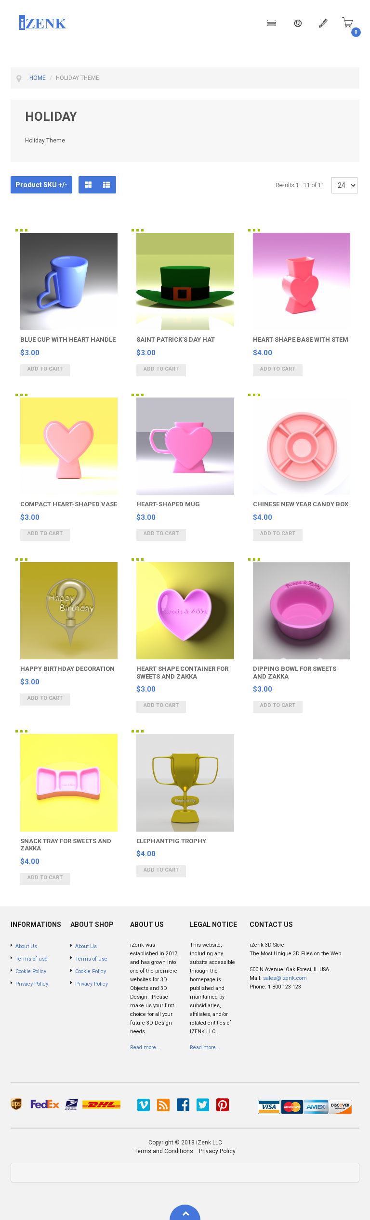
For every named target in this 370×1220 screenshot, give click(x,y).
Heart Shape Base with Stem (300, 339)
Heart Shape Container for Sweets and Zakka (182, 672)
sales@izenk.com (285, 978)
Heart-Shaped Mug (168, 504)
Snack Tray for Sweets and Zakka (65, 844)
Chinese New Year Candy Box (300, 504)
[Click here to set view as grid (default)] (88, 184)
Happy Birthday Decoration (67, 668)
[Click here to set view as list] (106, 184)
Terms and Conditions (163, 1151)
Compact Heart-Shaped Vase (68, 504)
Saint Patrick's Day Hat (175, 339)
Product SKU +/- (41, 185)
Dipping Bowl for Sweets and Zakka (294, 672)
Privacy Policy (217, 1151)
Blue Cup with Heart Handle (68, 339)
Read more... (145, 1047)
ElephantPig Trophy (171, 841)
